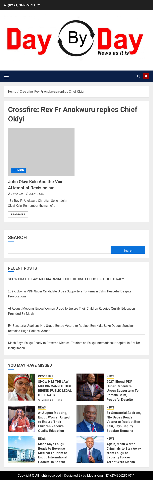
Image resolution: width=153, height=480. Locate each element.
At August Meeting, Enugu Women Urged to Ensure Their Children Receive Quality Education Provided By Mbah (54, 424)
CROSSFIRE (45, 376)
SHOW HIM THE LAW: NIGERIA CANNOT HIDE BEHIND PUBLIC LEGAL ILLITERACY (66, 279)
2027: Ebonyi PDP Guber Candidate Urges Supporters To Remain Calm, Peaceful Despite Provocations (123, 393)
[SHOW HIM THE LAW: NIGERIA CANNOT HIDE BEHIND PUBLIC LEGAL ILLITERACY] (21, 387)
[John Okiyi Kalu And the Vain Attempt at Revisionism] (41, 152)
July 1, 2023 (36, 194)
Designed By (73, 475)
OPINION (18, 170)
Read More (18, 214)
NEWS (110, 376)
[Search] (138, 76)
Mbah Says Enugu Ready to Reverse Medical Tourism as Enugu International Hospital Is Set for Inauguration (53, 455)
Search (17, 237)
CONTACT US (146, 76)
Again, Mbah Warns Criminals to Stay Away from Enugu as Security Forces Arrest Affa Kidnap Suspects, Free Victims (124, 457)
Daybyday (17, 194)
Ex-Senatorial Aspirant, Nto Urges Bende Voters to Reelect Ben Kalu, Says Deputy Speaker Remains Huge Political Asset (124, 424)
